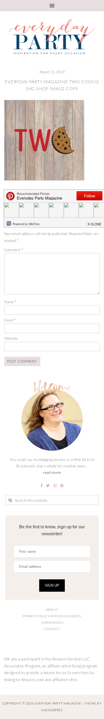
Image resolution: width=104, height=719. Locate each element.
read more (52, 472)
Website (11, 338)
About (52, 610)
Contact (52, 629)
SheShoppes (52, 710)
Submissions (52, 622)
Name (10, 301)
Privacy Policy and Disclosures (52, 616)
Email (10, 320)
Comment (13, 249)
